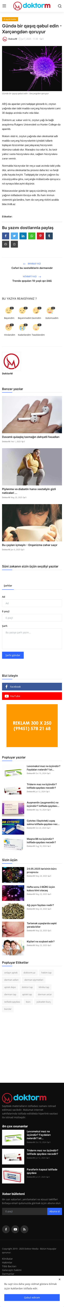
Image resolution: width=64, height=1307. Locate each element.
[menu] (4, 6)
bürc (28, 1001)
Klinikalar (7, 1258)
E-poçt (6, 611)
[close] (59, 1279)
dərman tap (10, 994)
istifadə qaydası (12, 1001)
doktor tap (27, 987)
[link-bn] (32, 725)
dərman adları (11, 979)
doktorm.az (29, 972)
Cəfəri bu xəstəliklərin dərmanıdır (32, 268)
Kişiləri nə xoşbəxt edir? (41, 941)
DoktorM (7, 373)
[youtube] (15, 1229)
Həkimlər (7, 1262)
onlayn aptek (11, 972)
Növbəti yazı (30, 276)
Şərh (4, 626)
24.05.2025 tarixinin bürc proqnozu (42, 870)
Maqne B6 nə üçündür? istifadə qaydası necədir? (41, 840)
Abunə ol (54, 1211)
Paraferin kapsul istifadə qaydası (42, 1171)
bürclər (7, 1008)
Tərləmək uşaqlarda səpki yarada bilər (42, 925)
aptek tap (27, 994)
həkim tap (46, 972)
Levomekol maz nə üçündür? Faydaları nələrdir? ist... (43, 768)
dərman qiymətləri (33, 979)
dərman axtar (45, 994)
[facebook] (6, 1229)
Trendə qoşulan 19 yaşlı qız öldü (32, 280)
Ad (3, 596)
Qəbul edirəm (32, 1297)
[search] (59, 6)
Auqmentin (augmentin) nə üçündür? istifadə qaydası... (43, 804)
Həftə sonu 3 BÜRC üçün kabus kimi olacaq (41, 888)
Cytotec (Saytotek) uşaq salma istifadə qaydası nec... (43, 822)
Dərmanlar (8, 1273)
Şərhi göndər (12, 655)
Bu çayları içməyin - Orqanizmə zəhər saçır (29, 545)
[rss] (24, 1229)
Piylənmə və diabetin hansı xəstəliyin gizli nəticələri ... (29, 491)
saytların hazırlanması (14, 295)
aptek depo (10, 987)
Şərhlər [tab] (8, 585)
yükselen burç (44, 1001)
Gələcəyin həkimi (12, 1270)
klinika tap (44, 987)
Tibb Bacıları (9, 1266)
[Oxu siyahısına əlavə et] (14, 244)
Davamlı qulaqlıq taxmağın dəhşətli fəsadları (30, 437)
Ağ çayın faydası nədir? (40, 905)
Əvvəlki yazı (34, 263)
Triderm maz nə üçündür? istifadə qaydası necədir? (42, 786)
